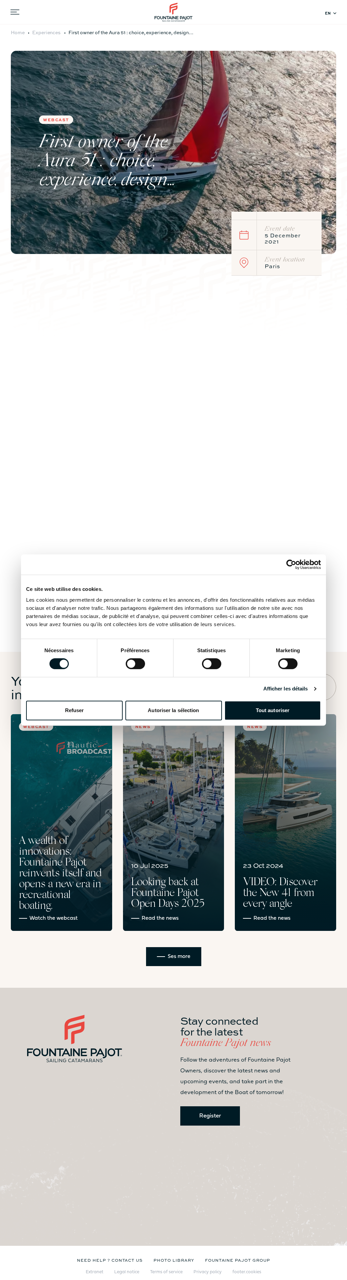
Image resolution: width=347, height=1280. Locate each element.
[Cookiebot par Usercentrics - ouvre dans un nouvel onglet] (291, 564)
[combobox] (332, 13)
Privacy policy (207, 1272)
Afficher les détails (285, 688)
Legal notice (126, 1272)
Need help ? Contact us (110, 1260)
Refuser (74, 710)
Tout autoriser (272, 710)
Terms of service (166, 1272)
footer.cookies (246, 1272)
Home (18, 32)
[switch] (135, 663)
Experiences (46, 32)
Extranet (94, 1272)
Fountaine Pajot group (237, 1260)
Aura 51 (120, 337)
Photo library (174, 1260)
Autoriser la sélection (173, 710)
